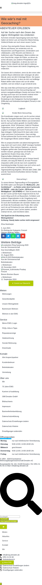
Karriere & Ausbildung (10, 391)
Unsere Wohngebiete (10, 304)
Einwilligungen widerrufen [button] (12, 431)
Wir (3, 382)
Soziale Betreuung (9, 343)
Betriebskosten (6, 262)
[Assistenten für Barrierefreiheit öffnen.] (1, 584)
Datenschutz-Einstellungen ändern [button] (15, 421)
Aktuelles (5, 536)
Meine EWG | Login (9, 323)
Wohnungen (7, 294)
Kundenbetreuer (8, 362)
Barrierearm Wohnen (10, 309)
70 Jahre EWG (7, 387)
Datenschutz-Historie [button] (10, 426)
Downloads (6, 348)
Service (3, 319)
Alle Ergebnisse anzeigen (9, 521)
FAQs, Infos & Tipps (9, 328)
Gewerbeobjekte (8, 299)
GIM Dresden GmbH (10, 396)
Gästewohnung (8, 338)
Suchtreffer (4, 519)
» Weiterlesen (6, 253)
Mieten (3, 290)
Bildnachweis (7, 401)
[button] (3, 236)
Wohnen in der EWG (10, 314)
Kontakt (3, 354)
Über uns (4, 378)
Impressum (6, 406)
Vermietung (6, 372)
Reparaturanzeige (9, 333)
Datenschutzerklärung (10, 416)
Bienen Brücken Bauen (10, 274)
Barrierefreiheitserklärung (12, 411)
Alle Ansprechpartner (10, 357)
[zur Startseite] (3, 527)
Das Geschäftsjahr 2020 (10, 250)
